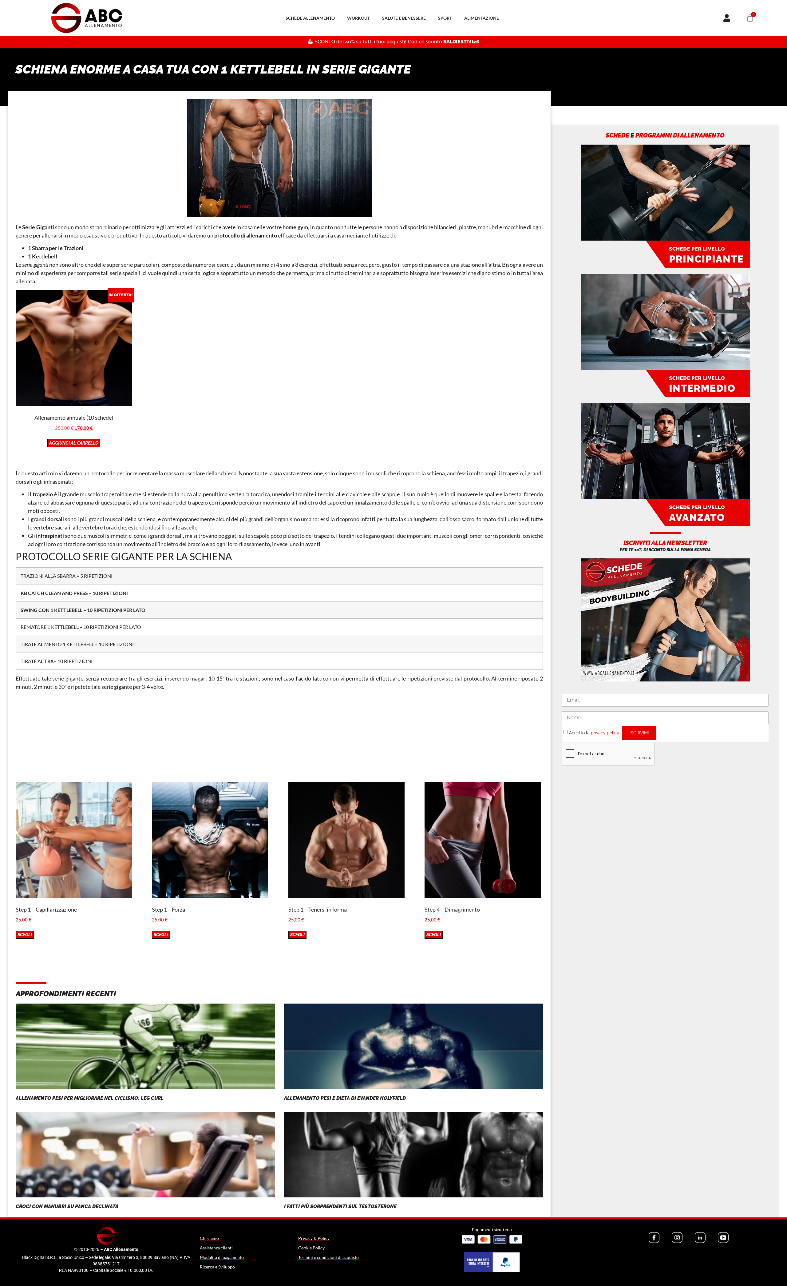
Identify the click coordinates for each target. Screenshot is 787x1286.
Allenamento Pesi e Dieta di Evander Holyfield (345, 1098)
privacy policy (605, 732)
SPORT (445, 18)
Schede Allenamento (310, 18)
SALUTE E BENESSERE (404, 18)
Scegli (25, 934)
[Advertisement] (279, 739)
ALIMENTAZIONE (481, 18)
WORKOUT (358, 18)
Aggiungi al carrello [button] (73, 443)
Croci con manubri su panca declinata (67, 1206)
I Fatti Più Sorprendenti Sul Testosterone (340, 1206)
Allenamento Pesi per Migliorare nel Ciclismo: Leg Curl (90, 1098)
